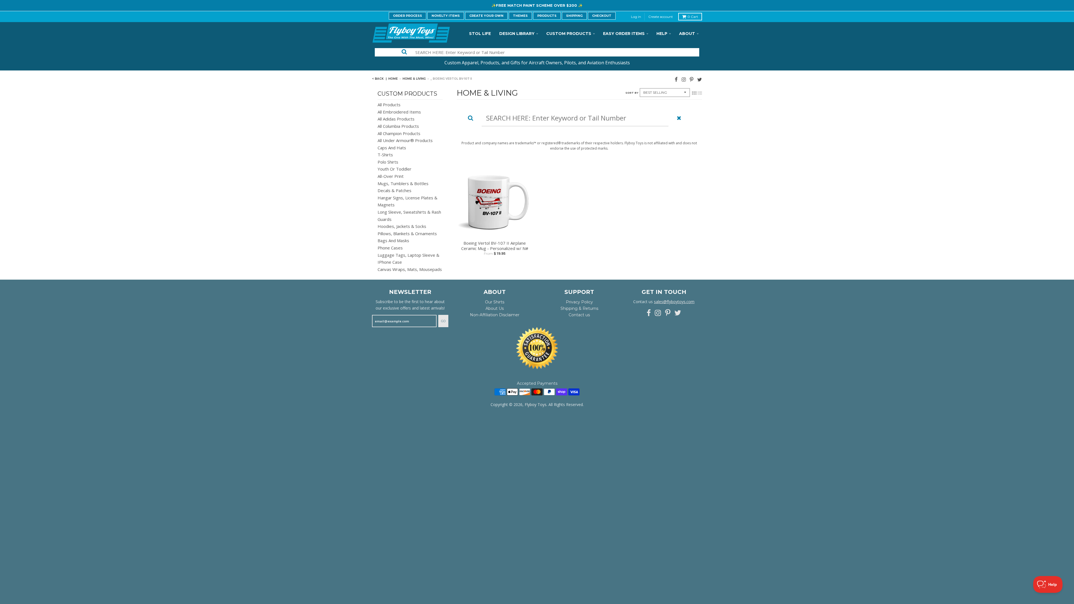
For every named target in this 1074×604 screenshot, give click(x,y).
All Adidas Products (396, 119)
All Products (389, 104)
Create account (660, 17)
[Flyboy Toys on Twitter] (699, 79)
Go (443, 321)
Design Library (516, 33)
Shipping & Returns (579, 308)
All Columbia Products (398, 126)
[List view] (700, 93)
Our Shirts (494, 302)
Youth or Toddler (394, 169)
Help (661, 33)
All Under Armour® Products (405, 140)
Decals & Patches (394, 190)
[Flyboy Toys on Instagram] (684, 79)
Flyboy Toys (536, 404)
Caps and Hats (392, 147)
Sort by (631, 92)
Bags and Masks (393, 240)
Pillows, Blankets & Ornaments (407, 233)
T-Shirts (385, 154)
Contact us (579, 314)
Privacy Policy (579, 302)
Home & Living (414, 79)
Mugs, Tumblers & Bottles (403, 183)
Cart (692, 17)
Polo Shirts (388, 162)
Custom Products (568, 33)
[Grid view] (694, 93)
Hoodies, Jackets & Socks (402, 226)
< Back (378, 79)
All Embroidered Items (399, 112)
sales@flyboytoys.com (674, 301)
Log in (636, 17)
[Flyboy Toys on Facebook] (676, 79)
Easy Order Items (624, 33)
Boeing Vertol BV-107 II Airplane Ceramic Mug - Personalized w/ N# (494, 245)
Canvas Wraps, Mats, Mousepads (410, 269)
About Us (495, 308)
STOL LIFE (480, 33)
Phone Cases (390, 248)
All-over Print (391, 176)
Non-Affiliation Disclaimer (494, 314)
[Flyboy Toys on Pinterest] (691, 79)
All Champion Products (399, 133)
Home (393, 79)
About (687, 33)
